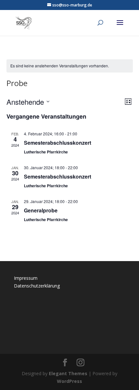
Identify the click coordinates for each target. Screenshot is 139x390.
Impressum (25, 278)
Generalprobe (41, 210)
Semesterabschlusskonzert (57, 142)
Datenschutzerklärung (37, 286)
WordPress (69, 381)
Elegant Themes (68, 373)
